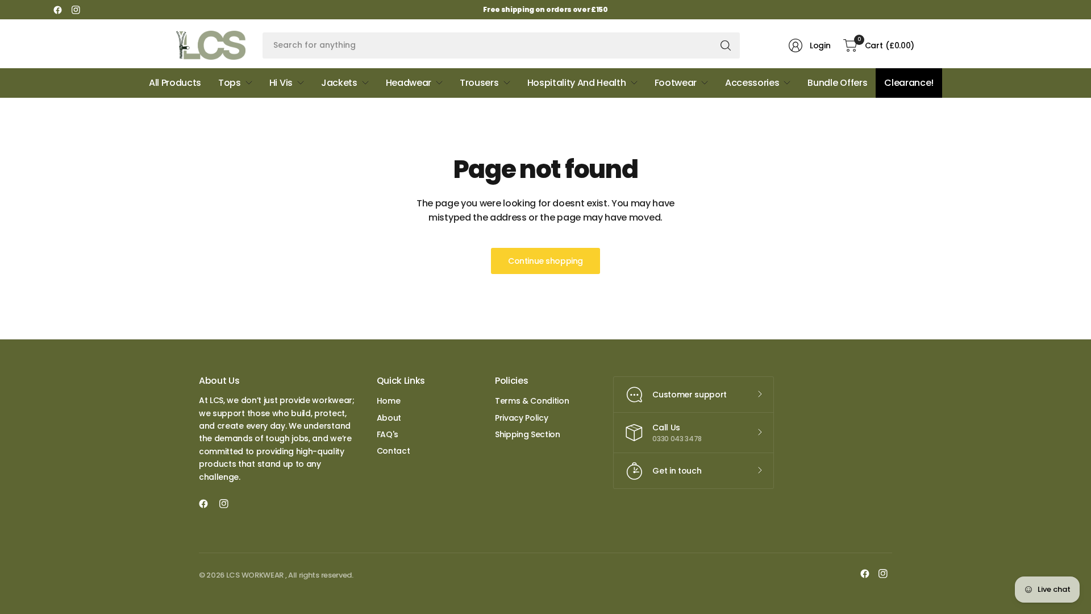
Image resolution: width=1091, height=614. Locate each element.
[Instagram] (75, 10)
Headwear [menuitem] (408, 82)
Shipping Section (527, 434)
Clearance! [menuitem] (909, 82)
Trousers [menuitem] (479, 82)
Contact (393, 451)
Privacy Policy (521, 418)
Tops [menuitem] (229, 82)
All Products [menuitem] (175, 82)
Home (389, 400)
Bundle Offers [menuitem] (837, 82)
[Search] (725, 45)
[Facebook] (57, 10)
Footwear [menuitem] (676, 82)
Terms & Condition (532, 400)
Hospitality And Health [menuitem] (576, 82)
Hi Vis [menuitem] (281, 82)
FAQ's (387, 434)
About (389, 418)
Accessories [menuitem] (752, 82)
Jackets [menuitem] (339, 82)
